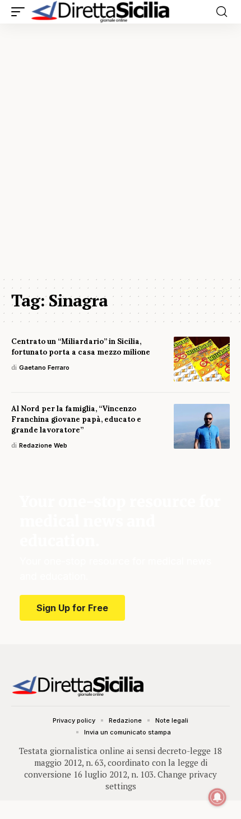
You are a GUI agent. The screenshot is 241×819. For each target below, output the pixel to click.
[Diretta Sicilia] (101, 12)
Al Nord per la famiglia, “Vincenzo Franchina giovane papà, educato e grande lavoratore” (76, 419)
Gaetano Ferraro (44, 367)
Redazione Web (43, 445)
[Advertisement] (120, 149)
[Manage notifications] (217, 797)
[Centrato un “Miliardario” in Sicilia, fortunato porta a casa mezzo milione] (202, 359)
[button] (20, 12)
